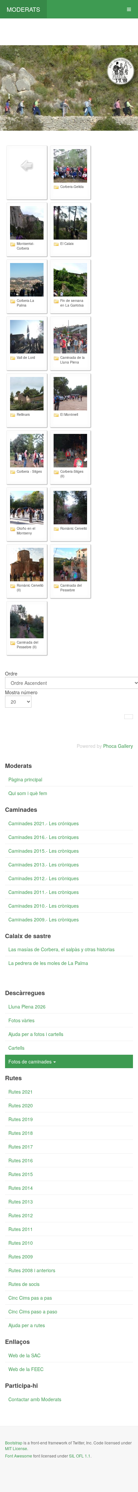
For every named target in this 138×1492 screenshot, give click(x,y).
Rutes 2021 (20, 1091)
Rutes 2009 (20, 1256)
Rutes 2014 (20, 1187)
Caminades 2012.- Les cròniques (43, 878)
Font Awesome (18, 1455)
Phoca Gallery (118, 745)
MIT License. (16, 1448)
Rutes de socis (24, 1284)
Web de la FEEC (26, 1369)
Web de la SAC (24, 1355)
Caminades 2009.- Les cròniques (43, 919)
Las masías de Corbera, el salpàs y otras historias (61, 949)
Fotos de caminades (30, 1061)
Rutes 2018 (20, 1132)
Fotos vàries (21, 1020)
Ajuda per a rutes (26, 1325)
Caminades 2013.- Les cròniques (43, 864)
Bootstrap (13, 1442)
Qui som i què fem (27, 793)
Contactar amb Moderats (34, 1399)
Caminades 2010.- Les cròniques (43, 905)
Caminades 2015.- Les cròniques (43, 850)
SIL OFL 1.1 (79, 1455)
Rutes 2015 (20, 1174)
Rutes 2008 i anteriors (31, 1270)
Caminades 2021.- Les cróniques (43, 823)
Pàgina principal (25, 779)
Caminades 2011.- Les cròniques (43, 892)
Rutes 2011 (20, 1229)
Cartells (16, 1047)
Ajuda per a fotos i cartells (35, 1034)
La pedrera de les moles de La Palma (48, 963)
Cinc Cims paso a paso (32, 1311)
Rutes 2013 (20, 1201)
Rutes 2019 (20, 1119)
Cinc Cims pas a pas (30, 1297)
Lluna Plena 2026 (27, 1006)
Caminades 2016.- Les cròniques (43, 837)
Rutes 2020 (20, 1105)
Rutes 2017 (20, 1146)
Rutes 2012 (20, 1215)
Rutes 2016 (20, 1160)
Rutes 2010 (20, 1242)
